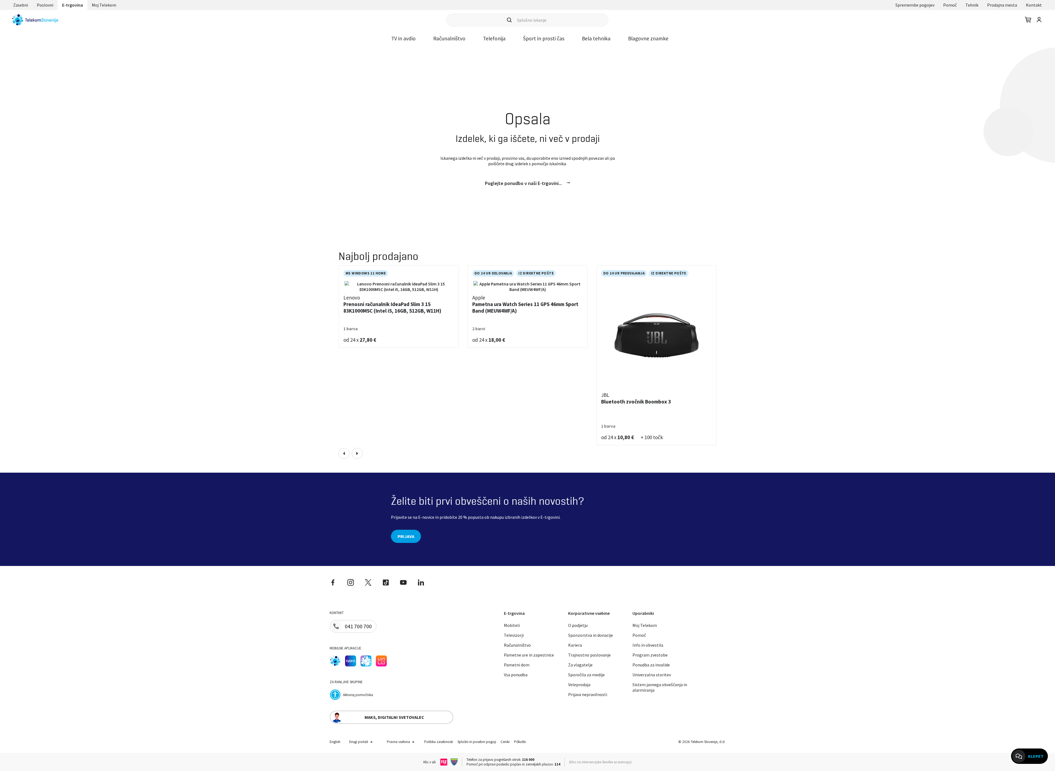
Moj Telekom (104, 5)
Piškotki (520, 741)
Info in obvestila (647, 645)
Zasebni (20, 5)
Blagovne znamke (648, 38)
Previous (343, 453)
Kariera (575, 645)
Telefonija (494, 38)
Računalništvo (449, 38)
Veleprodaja (579, 684)
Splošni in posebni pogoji (476, 741)
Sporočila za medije (586, 674)
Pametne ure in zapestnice (529, 655)
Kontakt (1034, 5)
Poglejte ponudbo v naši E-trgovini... (523, 183)
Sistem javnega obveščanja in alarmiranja (659, 687)
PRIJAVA (406, 536)
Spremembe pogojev (914, 5)
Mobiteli (512, 625)
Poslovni (45, 5)
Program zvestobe (650, 655)
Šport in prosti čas (543, 38)
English (335, 741)
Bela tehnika (596, 38)
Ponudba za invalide (651, 665)
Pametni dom (516, 665)
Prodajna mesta (1002, 5)
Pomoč (950, 5)
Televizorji (514, 635)
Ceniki (505, 741)
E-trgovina (72, 5)
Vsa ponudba (516, 674)
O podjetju (578, 625)
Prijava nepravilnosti (587, 694)
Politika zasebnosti (438, 741)
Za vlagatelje (580, 665)
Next (357, 453)
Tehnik (971, 5)
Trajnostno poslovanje (589, 655)
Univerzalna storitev (651, 674)
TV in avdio (403, 38)
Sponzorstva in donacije (590, 635)
